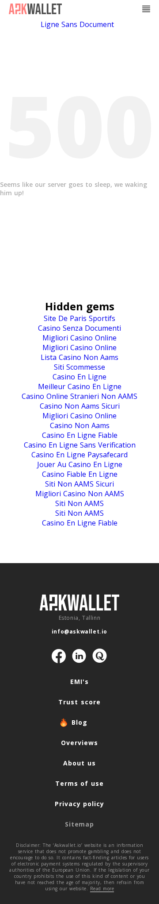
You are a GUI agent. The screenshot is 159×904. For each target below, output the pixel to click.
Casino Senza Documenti (79, 328)
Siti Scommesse (79, 367)
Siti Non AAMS (79, 503)
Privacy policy (79, 804)
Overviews (79, 742)
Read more (102, 888)
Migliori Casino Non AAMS (79, 493)
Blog (79, 722)
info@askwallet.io (79, 631)
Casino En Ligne (79, 377)
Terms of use (79, 783)
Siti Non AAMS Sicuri (79, 484)
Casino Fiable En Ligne (79, 474)
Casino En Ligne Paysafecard (79, 455)
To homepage (80, 231)
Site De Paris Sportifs (79, 318)
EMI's (79, 681)
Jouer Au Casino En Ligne (79, 464)
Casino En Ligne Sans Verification (80, 445)
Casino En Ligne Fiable (79, 435)
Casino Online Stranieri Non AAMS (79, 396)
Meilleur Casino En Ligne (79, 386)
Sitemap (79, 824)
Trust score (79, 702)
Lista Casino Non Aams (79, 357)
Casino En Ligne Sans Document (99, 19)
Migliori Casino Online (79, 338)
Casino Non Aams (80, 425)
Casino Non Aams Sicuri (80, 406)
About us (79, 763)
